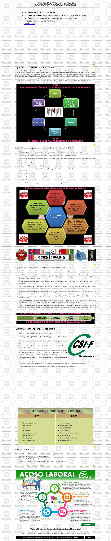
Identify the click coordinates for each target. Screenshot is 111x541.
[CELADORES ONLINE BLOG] (81, 260)
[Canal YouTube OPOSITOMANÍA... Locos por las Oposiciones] (51, 260)
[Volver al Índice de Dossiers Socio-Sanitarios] (55, 530)
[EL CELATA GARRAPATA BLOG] (92, 260)
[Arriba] (94, 66)
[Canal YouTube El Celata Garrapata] (21, 260)
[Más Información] (76, 537)
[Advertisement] (55, 46)
